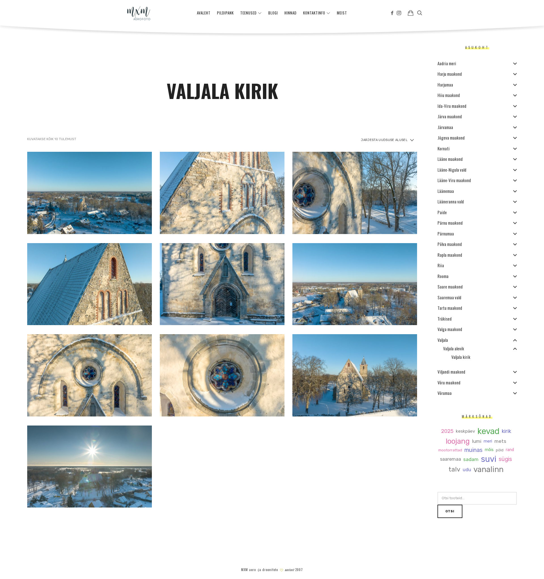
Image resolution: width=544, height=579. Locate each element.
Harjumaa (445, 84)
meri (488, 441)
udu (467, 469)
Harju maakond (449, 74)
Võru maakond (448, 382)
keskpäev (465, 431)
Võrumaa (444, 393)
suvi (488, 459)
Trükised (444, 318)
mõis (489, 450)
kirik (506, 431)
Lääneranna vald (450, 201)
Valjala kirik (460, 357)
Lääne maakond (450, 159)
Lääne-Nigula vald (451, 170)
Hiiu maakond (448, 95)
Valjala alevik (453, 348)
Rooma (443, 276)
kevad (488, 431)
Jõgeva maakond (451, 137)
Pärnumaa (445, 233)
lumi (476, 441)
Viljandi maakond (451, 372)
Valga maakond (449, 329)
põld (499, 450)
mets (500, 441)
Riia (440, 265)
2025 (447, 431)
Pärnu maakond (450, 223)
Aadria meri (446, 63)
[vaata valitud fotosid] (410, 13)
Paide (442, 212)
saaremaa (450, 459)
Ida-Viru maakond (451, 106)
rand (510, 450)
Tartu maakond (449, 308)
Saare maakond (450, 286)
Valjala (442, 340)
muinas (473, 450)
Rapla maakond (449, 255)
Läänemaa (445, 191)
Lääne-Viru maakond (454, 180)
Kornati (443, 148)
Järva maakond (449, 116)
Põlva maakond (449, 244)
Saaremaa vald (449, 297)
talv (454, 469)
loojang (458, 441)
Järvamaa (445, 127)
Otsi (449, 511)
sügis (505, 459)
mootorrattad (450, 450)
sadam (471, 459)
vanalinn (488, 469)
